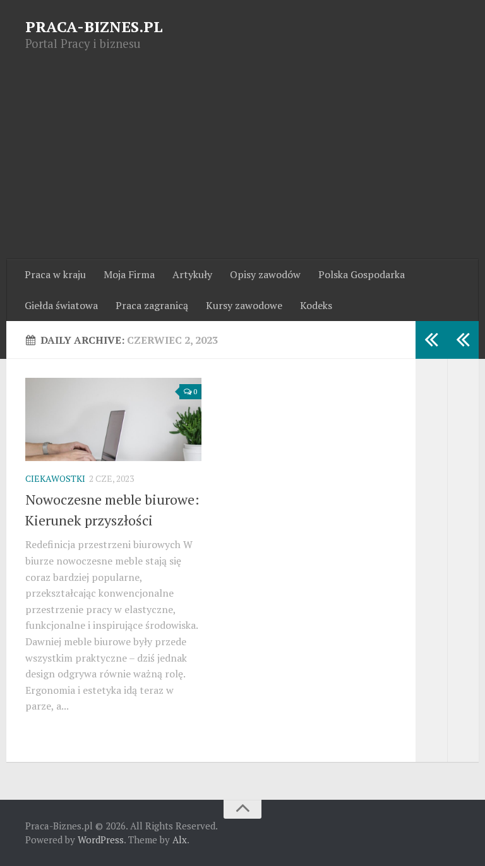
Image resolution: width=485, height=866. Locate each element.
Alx (179, 839)
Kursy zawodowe (244, 305)
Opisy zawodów (265, 274)
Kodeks (316, 305)
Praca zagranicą (152, 305)
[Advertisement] (242, 164)
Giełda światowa (61, 305)
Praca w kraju (55, 274)
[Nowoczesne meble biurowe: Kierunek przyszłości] (113, 419)
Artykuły (192, 274)
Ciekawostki (55, 478)
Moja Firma (129, 274)
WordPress (101, 839)
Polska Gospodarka (361, 274)
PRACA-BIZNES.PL (94, 26)
